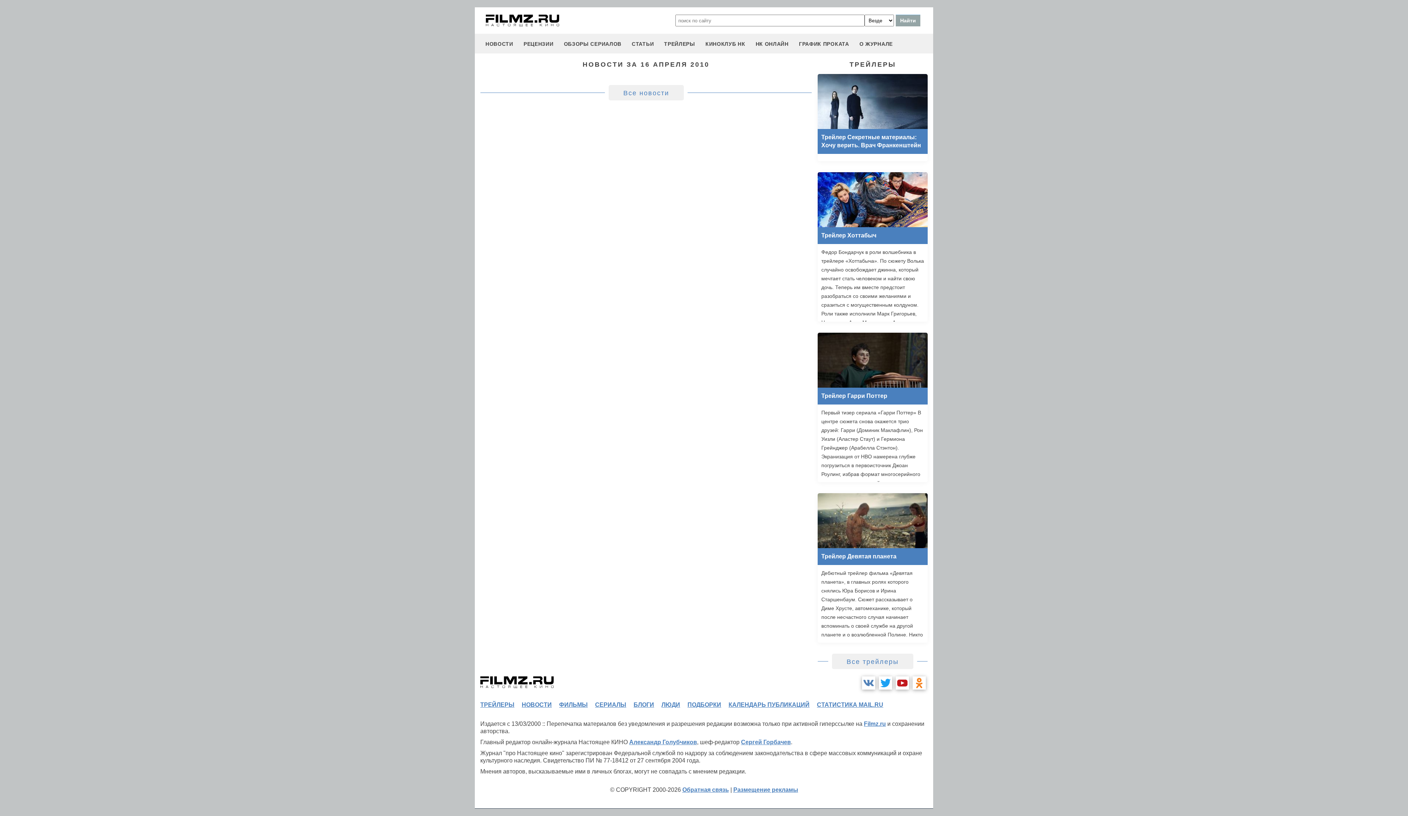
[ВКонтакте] (868, 683)
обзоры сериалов (593, 44)
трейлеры (679, 44)
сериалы (610, 705)
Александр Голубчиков (663, 742)
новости (499, 44)
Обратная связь (705, 790)
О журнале (876, 44)
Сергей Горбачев (766, 742)
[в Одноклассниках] (919, 683)
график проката (824, 44)
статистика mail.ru (850, 705)
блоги (644, 705)
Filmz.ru (875, 724)
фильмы (573, 705)
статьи (643, 44)
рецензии (539, 44)
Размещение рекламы (765, 790)
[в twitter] (885, 683)
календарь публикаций (769, 705)
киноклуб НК (725, 44)
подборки (704, 705)
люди (670, 705)
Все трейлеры (873, 661)
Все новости (646, 93)
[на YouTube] (902, 683)
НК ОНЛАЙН (772, 44)
